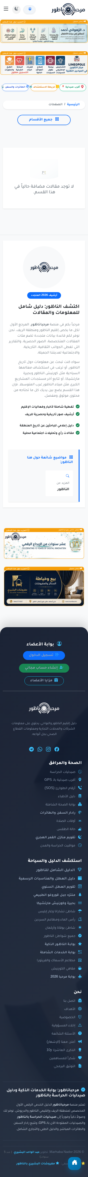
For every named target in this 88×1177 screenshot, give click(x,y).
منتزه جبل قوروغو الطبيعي (54, 895)
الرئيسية (73, 104)
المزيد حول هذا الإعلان (12, 22)
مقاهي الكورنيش (63, 969)
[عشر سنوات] (44, 545)
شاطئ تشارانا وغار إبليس (56, 911)
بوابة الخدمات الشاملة (57, 952)
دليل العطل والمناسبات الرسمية (47, 879)
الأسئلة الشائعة (63, 1034)
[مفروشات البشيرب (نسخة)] (44, 588)
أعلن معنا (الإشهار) (61, 1042)
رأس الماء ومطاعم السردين (54, 920)
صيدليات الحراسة (62, 772)
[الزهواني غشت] (44, 33)
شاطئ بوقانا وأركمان (60, 928)
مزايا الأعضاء (41, 681)
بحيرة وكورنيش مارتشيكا (56, 903)
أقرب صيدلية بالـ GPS (59, 780)
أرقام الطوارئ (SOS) (60, 788)
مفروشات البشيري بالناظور (35, 1164)
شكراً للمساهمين (62, 1058)
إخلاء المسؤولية (63, 1026)
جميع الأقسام (41, 120)
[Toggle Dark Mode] (16, 9)
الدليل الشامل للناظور (55, 870)
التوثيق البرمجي (64, 1066)
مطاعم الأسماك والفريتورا (56, 960)
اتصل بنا (69, 1001)
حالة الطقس (66, 829)
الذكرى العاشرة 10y (60, 1050)
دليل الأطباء (66, 796)
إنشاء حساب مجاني (42, 668)
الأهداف (69, 1009)
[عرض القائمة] (6, 10)
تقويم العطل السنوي (58, 887)
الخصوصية (67, 1017)
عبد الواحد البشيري (27, 1152)
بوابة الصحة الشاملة (60, 805)
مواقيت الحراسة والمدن (57, 846)
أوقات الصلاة (65, 821)
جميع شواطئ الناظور (59, 936)
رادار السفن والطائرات (57, 813)
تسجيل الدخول (41, 655)
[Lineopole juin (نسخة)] (44, 64)
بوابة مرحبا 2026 (62, 977)
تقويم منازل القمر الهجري (55, 837)
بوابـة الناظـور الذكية (60, 944)
